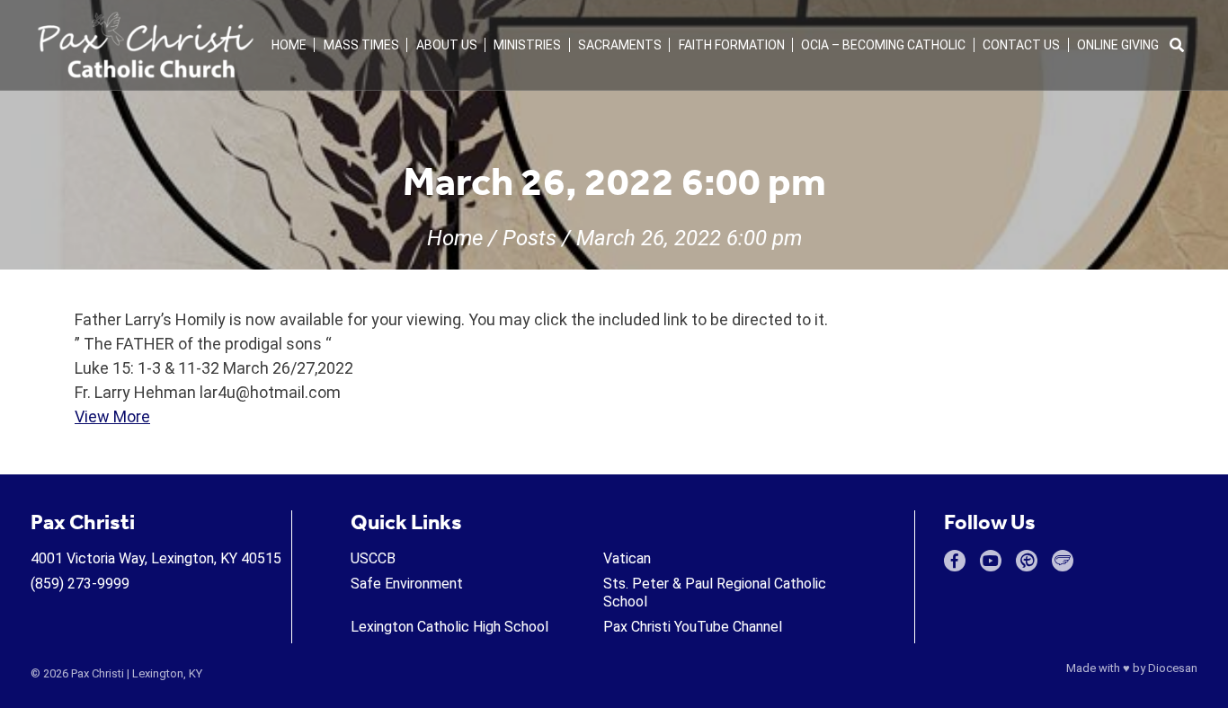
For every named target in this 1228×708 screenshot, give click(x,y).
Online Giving (1118, 45)
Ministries (527, 45)
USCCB (373, 558)
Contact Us (1021, 45)
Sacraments (620, 45)
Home (289, 45)
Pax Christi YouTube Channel (692, 626)
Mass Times (361, 45)
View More (112, 416)
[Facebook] (954, 560)
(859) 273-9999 (80, 583)
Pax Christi (97, 673)
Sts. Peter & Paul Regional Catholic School (714, 592)
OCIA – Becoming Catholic (883, 45)
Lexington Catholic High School (449, 626)
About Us (446, 45)
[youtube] (990, 560)
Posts (529, 238)
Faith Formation (732, 45)
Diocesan (1172, 668)
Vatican (627, 558)
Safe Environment (407, 583)
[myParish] (1026, 560)
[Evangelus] (1062, 560)
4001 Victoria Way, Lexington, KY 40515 (156, 558)
